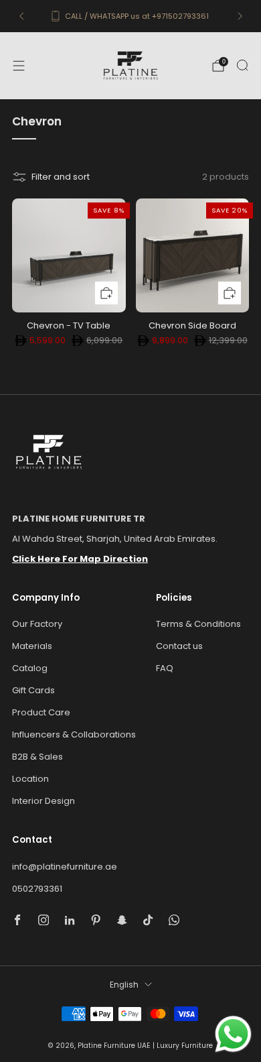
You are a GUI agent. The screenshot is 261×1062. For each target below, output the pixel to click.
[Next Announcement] (240, 16)
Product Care (41, 712)
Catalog (30, 668)
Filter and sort (60, 176)
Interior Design (43, 800)
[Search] (242, 65)
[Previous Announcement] (21, 16)
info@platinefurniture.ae (64, 866)
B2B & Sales (37, 756)
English (124, 985)
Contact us (179, 646)
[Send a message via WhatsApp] (233, 1034)
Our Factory (37, 623)
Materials (32, 646)
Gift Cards (33, 690)
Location (30, 778)
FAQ (164, 668)
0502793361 (37, 888)
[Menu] (18, 65)
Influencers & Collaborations (74, 734)
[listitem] (130, 16)
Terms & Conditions (198, 623)
